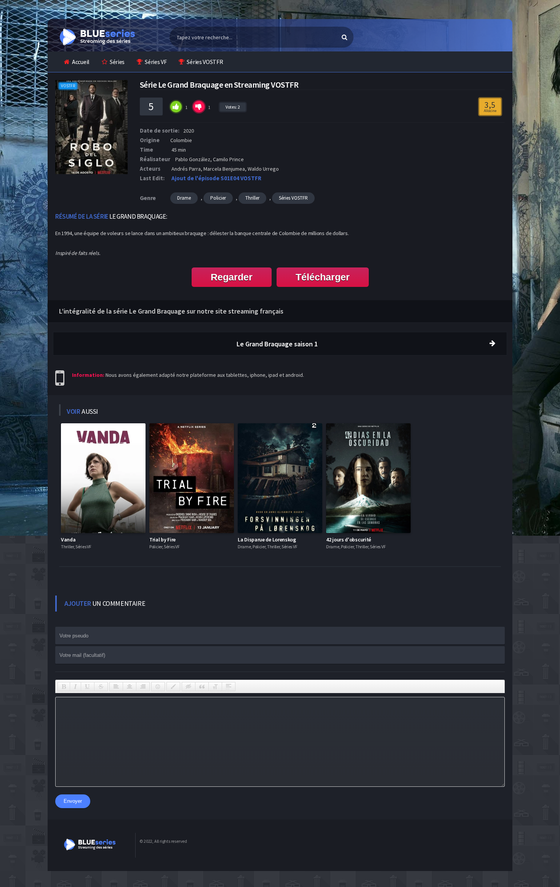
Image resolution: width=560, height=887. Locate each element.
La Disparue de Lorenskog (267, 539)
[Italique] (75, 686)
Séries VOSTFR (205, 62)
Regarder (232, 277)
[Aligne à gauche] (116, 686)
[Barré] (101, 686)
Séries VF (155, 62)
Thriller (252, 198)
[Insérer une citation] (202, 686)
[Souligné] (87, 686)
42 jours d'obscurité (348, 539)
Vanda (68, 539)
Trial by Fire (162, 539)
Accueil (81, 62)
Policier (218, 198)
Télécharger (323, 277)
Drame (184, 198)
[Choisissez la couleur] (173, 686)
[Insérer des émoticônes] (158, 686)
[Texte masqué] (188, 686)
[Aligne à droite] (143, 686)
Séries (117, 62)
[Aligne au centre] (129, 686)
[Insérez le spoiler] (228, 686)
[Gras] (64, 686)
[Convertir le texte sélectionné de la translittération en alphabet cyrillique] (215, 686)
